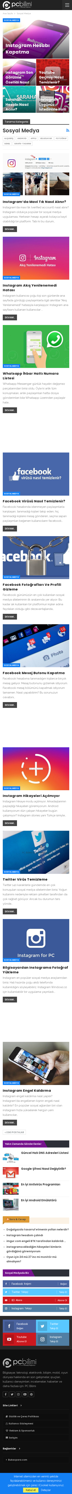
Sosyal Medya (11, 20)
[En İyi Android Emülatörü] (11, 1205)
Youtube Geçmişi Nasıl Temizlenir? (51, 77)
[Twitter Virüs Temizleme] (36, 852)
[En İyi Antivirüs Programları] (11, 1189)
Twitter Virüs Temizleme (25, 879)
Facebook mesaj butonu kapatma (34, 673)
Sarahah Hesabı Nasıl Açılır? (17, 104)
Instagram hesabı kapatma (28, 48)
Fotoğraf (61, 138)
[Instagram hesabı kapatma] (36, 38)
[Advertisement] (36, 432)
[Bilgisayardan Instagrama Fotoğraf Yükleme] (36, 940)
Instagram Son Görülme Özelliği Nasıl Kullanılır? (19, 80)
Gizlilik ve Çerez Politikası (24, 1416)
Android (22, 138)
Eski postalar (15, 1132)
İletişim (13, 1437)
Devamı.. (10, 229)
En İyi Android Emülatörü (38, 1200)
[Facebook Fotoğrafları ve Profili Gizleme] (36, 557)
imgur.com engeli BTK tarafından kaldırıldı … (36, 1241)
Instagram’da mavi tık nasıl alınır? (34, 201)
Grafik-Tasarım (22, 143)
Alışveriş (8, 138)
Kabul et (31, 1490)
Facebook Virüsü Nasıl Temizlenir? (34, 501)
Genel (7, 143)
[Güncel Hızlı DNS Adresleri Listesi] (11, 1157)
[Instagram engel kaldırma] (36, 1063)
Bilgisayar (46, 138)
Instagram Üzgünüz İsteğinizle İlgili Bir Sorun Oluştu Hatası (52, 109)
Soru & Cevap (17, 1219)
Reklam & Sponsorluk (22, 1430)
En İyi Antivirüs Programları (40, 1184)
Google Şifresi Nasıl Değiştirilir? (43, 1169)
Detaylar (46, 1490)
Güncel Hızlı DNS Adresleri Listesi (44, 1153)
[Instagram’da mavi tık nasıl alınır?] (36, 174)
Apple (33, 138)
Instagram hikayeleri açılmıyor (31, 795)
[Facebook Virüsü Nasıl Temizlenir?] (36, 474)
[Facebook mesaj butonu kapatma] (36, 645)
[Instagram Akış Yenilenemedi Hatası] (36, 258)
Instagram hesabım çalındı (24, 1235)
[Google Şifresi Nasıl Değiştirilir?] (11, 1173)
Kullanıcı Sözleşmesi (21, 1423)
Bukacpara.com (17, 1459)
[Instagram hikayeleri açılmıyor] (36, 768)
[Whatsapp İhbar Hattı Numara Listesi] (36, 346)
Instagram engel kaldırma (27, 1090)
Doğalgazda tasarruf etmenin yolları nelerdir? (37, 1229)
